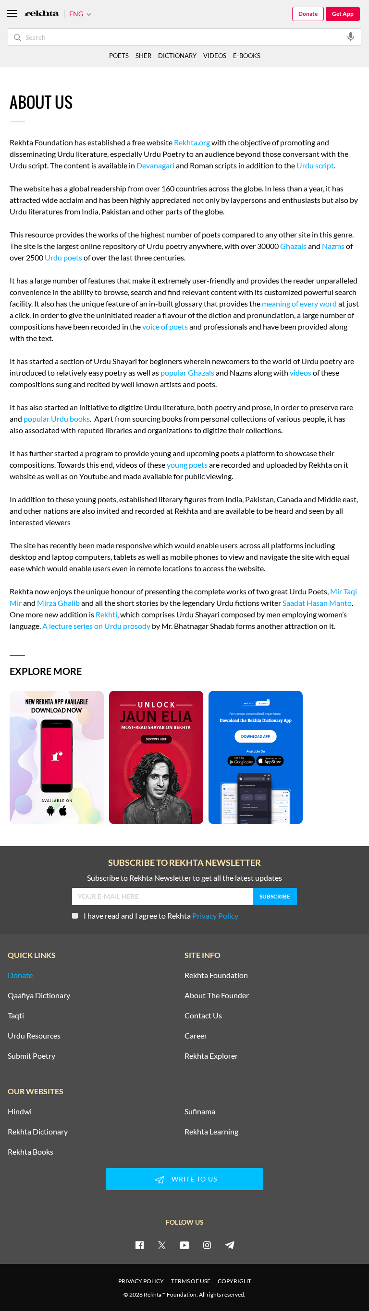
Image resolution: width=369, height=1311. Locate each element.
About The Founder (216, 995)
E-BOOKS (246, 55)
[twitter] (162, 1244)
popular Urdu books (57, 418)
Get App (343, 13)
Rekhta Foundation (216, 975)
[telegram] (229, 1244)
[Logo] (42, 14)
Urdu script (315, 165)
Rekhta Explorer (211, 1056)
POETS (119, 55)
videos (300, 372)
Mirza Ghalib (58, 602)
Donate (308, 13)
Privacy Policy (215, 915)
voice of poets (165, 326)
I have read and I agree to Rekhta (161, 915)
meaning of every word (299, 303)
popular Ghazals (187, 372)
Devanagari (155, 165)
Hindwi (20, 1111)
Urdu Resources (34, 1035)
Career (195, 1035)
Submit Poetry (31, 1056)
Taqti (16, 1015)
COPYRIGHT (234, 1281)
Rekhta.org (192, 142)
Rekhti (106, 614)
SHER (143, 55)
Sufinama (199, 1111)
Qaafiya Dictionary (39, 995)
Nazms (333, 245)
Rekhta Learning (211, 1131)
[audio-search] (350, 36)
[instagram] (207, 1244)
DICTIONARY (177, 55)
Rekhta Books (30, 1152)
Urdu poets (63, 257)
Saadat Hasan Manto (317, 602)
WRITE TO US (194, 1179)
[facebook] (139, 1244)
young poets (187, 464)
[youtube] (184, 1244)
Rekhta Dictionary (38, 1131)
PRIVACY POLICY (141, 1281)
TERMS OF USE (190, 1281)
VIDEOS (214, 55)
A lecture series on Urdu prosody (96, 625)
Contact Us (203, 1015)
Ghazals (293, 245)
